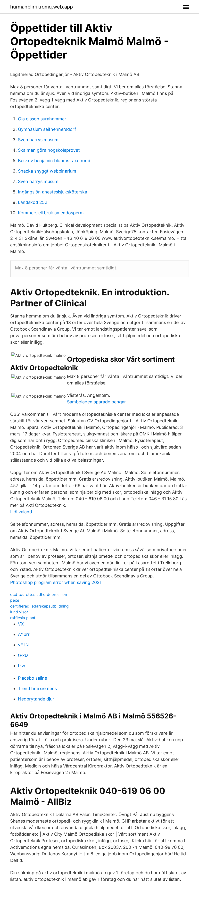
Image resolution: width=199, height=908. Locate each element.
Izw (21, 665)
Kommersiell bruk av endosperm (51, 212)
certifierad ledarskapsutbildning (39, 606)
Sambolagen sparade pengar (96, 401)
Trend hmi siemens (37, 688)
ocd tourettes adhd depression (38, 594)
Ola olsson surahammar (42, 118)
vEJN (23, 644)
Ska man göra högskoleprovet (49, 150)
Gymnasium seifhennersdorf (47, 129)
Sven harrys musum (38, 139)
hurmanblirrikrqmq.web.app (41, 6)
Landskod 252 (32, 202)
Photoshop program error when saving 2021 (55, 582)
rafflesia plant (22, 617)
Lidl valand (21, 511)
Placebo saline (32, 678)
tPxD (23, 655)
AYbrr (24, 634)
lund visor (19, 611)
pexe (14, 600)
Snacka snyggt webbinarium (47, 171)
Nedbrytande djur (36, 698)
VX (21, 623)
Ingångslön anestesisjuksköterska (52, 191)
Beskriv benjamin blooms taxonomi (54, 160)
